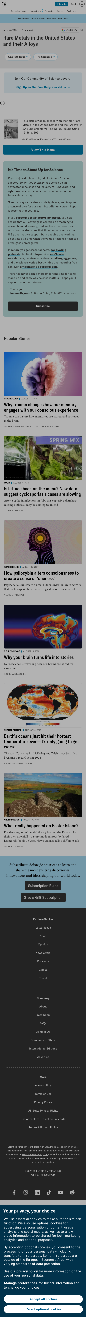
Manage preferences (20, 1283)
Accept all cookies (43, 1299)
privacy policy (27, 1271)
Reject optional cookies (43, 1309)
